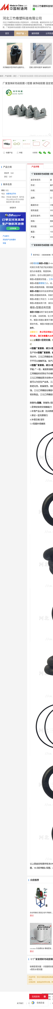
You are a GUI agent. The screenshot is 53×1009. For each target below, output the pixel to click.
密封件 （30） (9, 173)
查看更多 (13, 208)
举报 (20, 153)
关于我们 (20, 1003)
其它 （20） (8, 177)
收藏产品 (9, 153)
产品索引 (6, 236)
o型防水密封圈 (36, 969)
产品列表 (8, 76)
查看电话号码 (11, 194)
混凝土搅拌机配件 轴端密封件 (40, 67)
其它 (15, 76)
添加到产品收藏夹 (9, 239)
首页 (1, 76)
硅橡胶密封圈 (35, 966)
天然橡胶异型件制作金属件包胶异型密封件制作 (20, 67)
